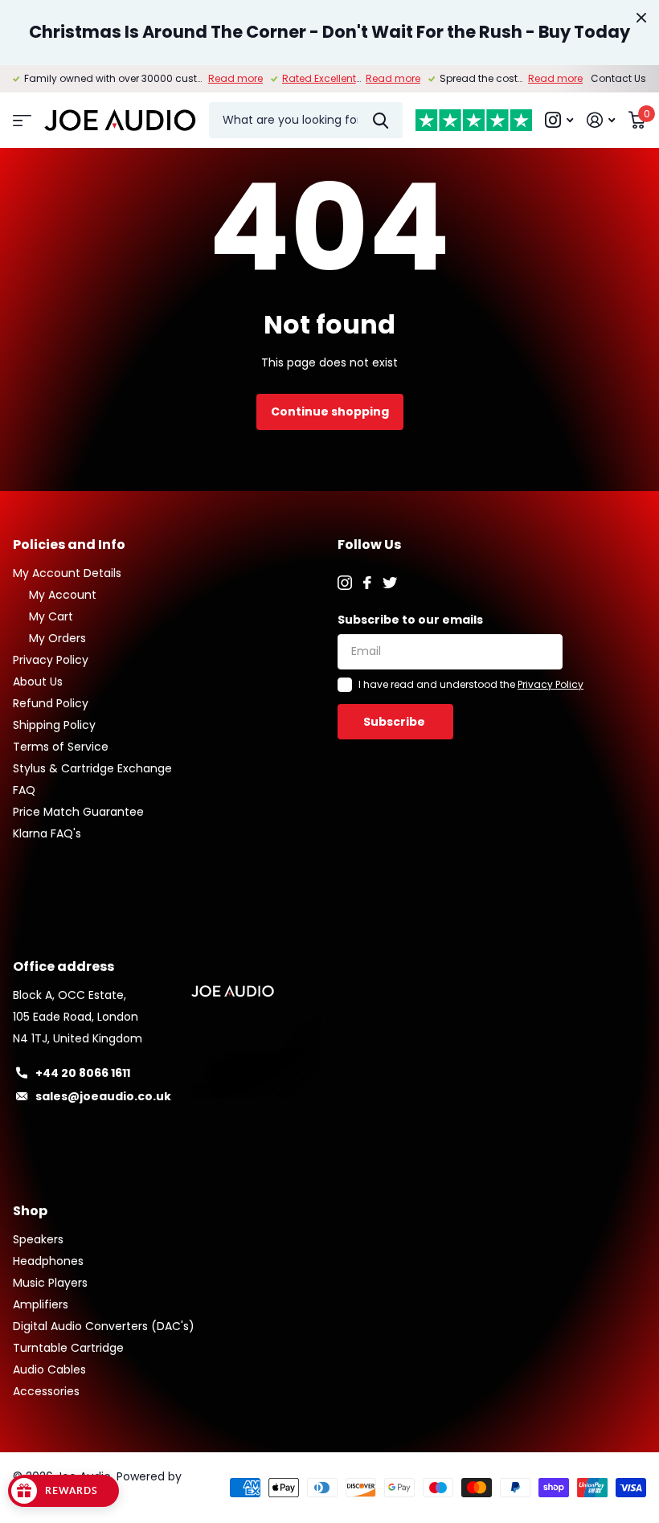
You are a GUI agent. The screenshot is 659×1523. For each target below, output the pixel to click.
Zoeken (380, 120)
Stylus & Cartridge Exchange (92, 768)
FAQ (24, 790)
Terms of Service (60, 747)
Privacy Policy (50, 660)
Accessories (46, 1391)
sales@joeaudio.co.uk (103, 1096)
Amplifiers (40, 1304)
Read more (235, 78)
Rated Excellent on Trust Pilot (351, 78)
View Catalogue (22, 120)
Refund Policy (50, 703)
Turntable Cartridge (68, 1348)
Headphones (48, 1261)
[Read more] (559, 120)
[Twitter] (390, 582)
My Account (62, 595)
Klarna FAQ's (47, 833)
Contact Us (618, 78)
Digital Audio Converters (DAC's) (103, 1326)
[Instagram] (345, 582)
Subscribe (395, 722)
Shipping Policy (54, 725)
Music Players (50, 1283)
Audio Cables (49, 1369)
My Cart (51, 616)
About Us (38, 681)
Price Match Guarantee (78, 812)
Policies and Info (69, 544)
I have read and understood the (470, 684)
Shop (30, 1211)
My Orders (57, 638)
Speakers (38, 1239)
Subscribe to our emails (410, 620)
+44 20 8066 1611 (82, 1073)
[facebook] (367, 582)
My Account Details (67, 573)
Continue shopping (330, 411)
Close (641, 17)
